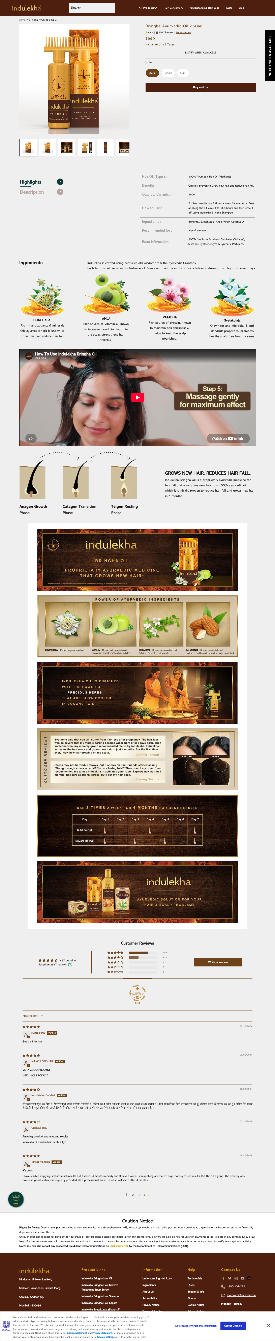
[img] (31, 1027)
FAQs (229, 8)
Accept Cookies (233, 1326)
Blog (241, 8)
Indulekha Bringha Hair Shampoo (101, 1296)
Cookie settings (106, 1337)
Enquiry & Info (196, 1291)
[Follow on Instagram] (236, 1278)
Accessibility (150, 1298)
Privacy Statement (102, 1333)
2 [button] (133, 1195)
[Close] (268, 1325)
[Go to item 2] (28, 147)
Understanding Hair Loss (204, 8)
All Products (146, 8)
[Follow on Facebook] (223, 1278)
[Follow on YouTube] (243, 1278)
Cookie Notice (196, 1305)
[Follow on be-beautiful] (249, 1278)
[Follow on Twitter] (230, 1278)
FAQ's (191, 1285)
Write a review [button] (218, 962)
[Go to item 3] (47, 147)
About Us (148, 1291)
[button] (147, 33)
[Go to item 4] (67, 147)
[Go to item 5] (86, 147)
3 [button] (139, 1195)
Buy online (200, 87)
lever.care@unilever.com (241, 1295)
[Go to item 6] (105, 147)
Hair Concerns (172, 8)
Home (22, 20)
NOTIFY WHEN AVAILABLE (200, 52)
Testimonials (195, 1278)
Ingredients (149, 1285)
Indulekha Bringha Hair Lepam (99, 1303)
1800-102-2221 (237, 1286)
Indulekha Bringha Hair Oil (97, 1278)
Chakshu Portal (119, 1246)
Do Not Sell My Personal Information (196, 1326)
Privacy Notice (151, 1305)
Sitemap (192, 1298)
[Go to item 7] (125, 147)
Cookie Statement (77, 1333)
